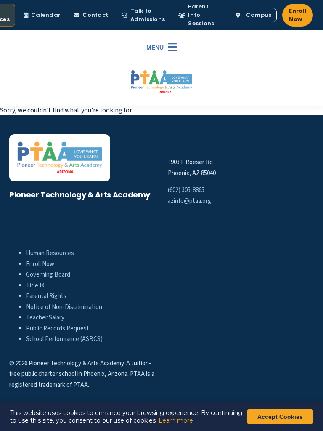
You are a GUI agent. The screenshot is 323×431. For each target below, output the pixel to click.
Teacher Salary (45, 317)
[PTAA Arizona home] (161, 82)
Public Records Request (57, 328)
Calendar (46, 15)
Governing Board (48, 274)
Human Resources (50, 253)
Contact (95, 15)
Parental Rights (46, 296)
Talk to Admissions (147, 15)
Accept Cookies (280, 416)
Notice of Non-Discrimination (64, 307)
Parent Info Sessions (201, 15)
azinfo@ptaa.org (189, 201)
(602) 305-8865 (186, 190)
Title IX (35, 285)
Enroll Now (297, 15)
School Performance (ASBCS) (64, 339)
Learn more (176, 420)
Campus (258, 15)
